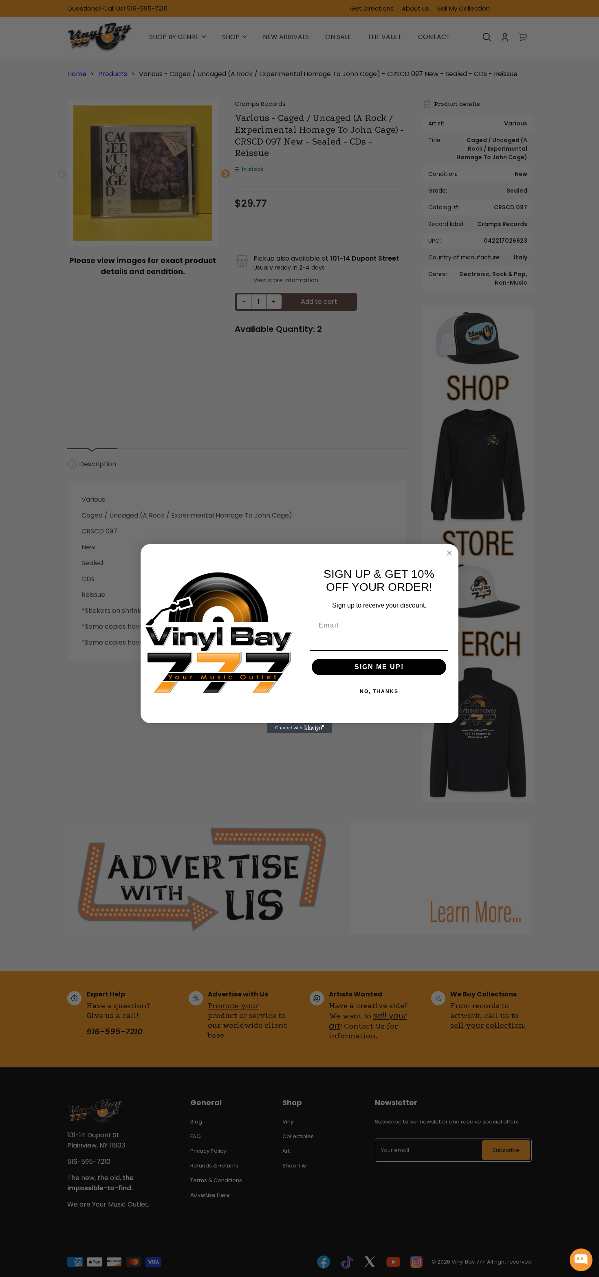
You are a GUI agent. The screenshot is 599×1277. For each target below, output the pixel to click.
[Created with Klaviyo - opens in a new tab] (299, 728)
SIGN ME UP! (379, 666)
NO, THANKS (379, 691)
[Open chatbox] (581, 1259)
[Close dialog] (449, 553)
